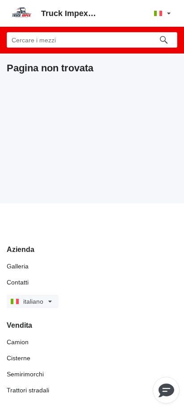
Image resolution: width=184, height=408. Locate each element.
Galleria (18, 266)
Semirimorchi (25, 374)
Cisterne (18, 358)
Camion (18, 342)
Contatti (18, 282)
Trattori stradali (28, 390)
